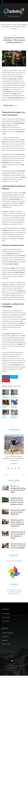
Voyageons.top (5, 636)
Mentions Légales (6, 613)
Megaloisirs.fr (5, 640)
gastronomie (11, 181)
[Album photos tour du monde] (14, 572)
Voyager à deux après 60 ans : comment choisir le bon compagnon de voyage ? (18, 535)
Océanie (14, 24)
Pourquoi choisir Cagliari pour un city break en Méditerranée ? (18, 512)
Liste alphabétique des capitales (14, 591)
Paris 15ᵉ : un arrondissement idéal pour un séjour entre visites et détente (18, 489)
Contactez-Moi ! (5, 621)
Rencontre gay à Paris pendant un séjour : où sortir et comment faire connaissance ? (17, 523)
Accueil (2, 24)
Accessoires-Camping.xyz (8, 632)
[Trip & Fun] (14, 12)
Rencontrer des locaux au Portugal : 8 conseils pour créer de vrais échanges (18, 546)
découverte (11, 291)
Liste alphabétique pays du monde (14, 589)
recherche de (6, 319)
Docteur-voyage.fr (6, 644)
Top (14, 672)
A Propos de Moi (6, 617)
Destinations (8, 24)
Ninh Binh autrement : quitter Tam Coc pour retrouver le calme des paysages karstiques (17, 501)
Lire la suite (14, 463)
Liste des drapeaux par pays (14, 593)
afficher (16, 105)
